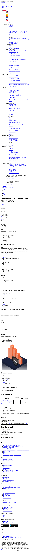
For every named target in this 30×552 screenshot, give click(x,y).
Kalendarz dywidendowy (14, 65)
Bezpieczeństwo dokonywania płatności (12, 516)
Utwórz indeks (6, 495)
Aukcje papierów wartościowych (10, 470)
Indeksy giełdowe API (14, 173)
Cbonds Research (13, 139)
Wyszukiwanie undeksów (14, 90)
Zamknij (2, 7)
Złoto (10, 119)
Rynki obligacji (12, 104)
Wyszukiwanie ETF (13, 75)
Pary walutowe (12, 92)
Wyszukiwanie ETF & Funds (9, 502)
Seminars (8, 145)
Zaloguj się (3, 6)
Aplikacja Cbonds (13, 148)
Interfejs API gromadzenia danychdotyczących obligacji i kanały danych (17, 165)
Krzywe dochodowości (14, 48)
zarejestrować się (7, 550)
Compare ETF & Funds (14, 78)
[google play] (14, 526)
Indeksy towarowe (13, 120)
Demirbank (5, 257)
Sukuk (10, 47)
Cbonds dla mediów (13, 140)
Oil (9, 117)
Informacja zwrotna (7, 536)
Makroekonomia (12, 105)
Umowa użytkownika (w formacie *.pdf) (12, 537)
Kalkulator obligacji (13, 152)
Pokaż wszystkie (4, 404)
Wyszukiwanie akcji (13, 64)
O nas (4, 186)
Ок (1, 549)
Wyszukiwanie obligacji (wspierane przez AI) (19, 39)
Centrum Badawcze (13, 138)
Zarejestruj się (9, 6)
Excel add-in (12, 147)
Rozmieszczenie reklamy (8, 535)
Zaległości (5, 466)
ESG (10, 45)
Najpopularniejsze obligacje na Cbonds (12, 455)
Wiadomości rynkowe (14, 136)
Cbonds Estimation (7, 448)
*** (1, 216)
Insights (12, 145)
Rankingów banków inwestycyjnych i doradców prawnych (17, 51)
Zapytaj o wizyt (9, 184)
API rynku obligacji (13, 168)
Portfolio (11, 26)
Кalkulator (5, 521)
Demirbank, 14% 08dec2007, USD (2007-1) (6, 402)
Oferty (4, 469)
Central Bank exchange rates (15, 93)
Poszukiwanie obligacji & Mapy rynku (17, 38)
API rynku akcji (12, 169)
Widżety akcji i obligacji (8, 480)
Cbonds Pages (12, 53)
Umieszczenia (6, 468)
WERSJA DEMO (10, 178)
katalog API (11, 166)
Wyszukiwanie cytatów (14, 41)
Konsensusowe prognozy (14, 108)
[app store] (5, 526)
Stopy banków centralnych (15, 95)
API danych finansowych (14, 171)
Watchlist (11, 25)
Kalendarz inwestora (13, 43)
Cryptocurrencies (12, 91)
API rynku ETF (12, 170)
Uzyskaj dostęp (4, 343)
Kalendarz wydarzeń (13, 42)
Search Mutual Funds (13, 77)
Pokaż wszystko (4, 253)
